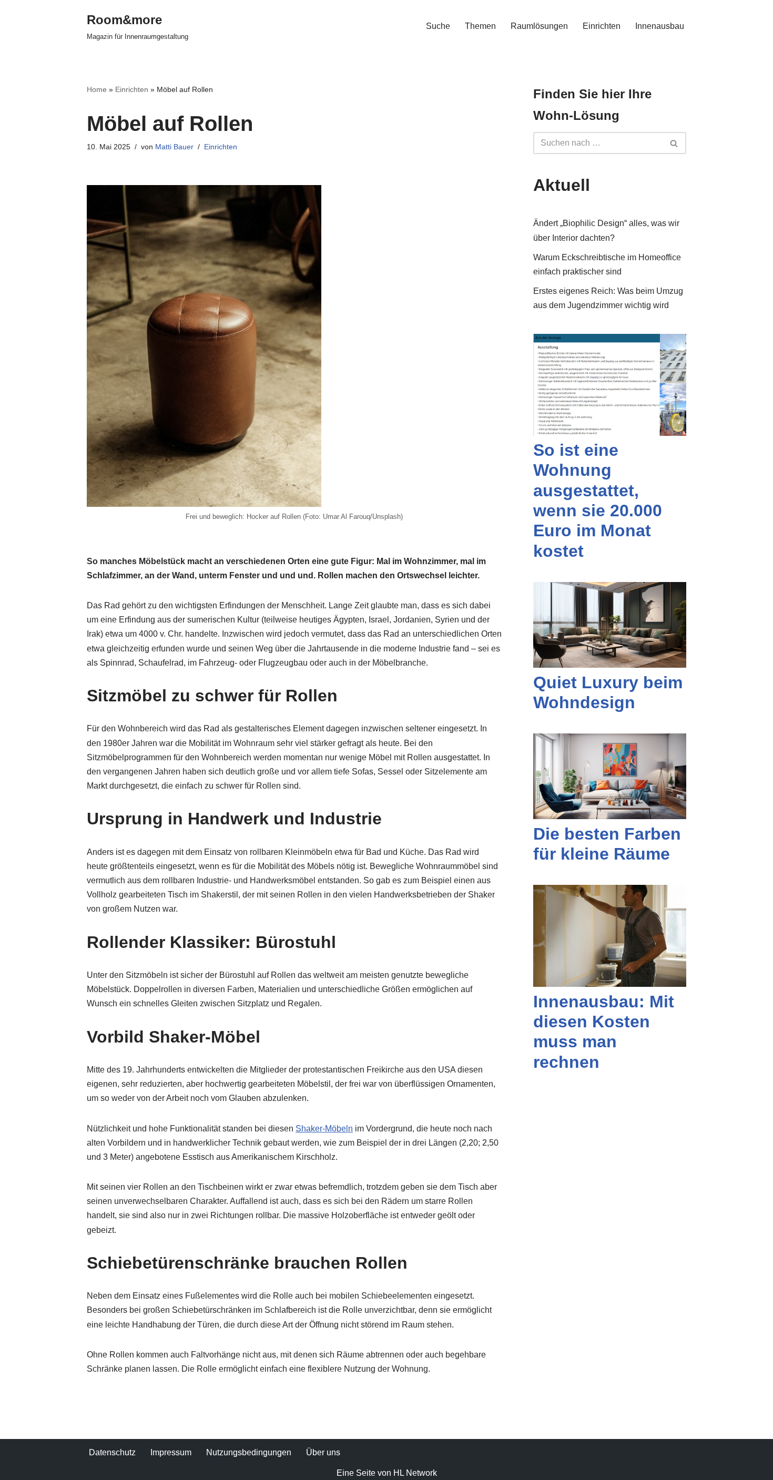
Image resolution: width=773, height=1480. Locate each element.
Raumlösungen (539, 26)
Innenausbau (659, 26)
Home (97, 89)
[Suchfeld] (674, 143)
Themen (480, 26)
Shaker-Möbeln (324, 1128)
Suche (438, 26)
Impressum (170, 1452)
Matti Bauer (174, 146)
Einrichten (602, 26)
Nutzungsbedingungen (248, 1452)
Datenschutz (112, 1452)
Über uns (323, 1452)
